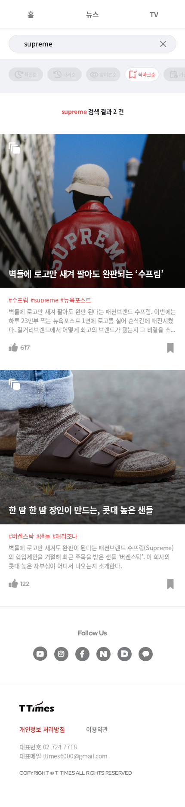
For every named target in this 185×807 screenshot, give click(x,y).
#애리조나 (65, 536)
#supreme (45, 300)
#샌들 (43, 536)
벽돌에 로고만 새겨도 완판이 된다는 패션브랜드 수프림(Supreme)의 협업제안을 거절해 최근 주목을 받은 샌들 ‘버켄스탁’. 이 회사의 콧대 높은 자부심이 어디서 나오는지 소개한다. (91, 556)
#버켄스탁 (21, 536)
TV (154, 14)
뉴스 (92, 14)
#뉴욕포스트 (75, 300)
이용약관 (97, 729)
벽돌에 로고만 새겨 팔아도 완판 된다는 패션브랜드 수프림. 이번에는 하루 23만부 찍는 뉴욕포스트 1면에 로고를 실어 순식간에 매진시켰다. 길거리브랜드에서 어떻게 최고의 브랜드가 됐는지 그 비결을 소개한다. (92, 320)
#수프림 (18, 300)
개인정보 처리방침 (42, 729)
